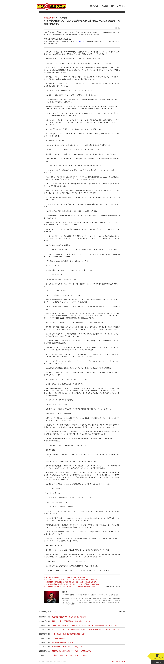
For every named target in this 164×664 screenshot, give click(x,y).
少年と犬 (81, 41)
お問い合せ (121, 6)
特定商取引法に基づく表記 (117, 661)
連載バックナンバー (113, 586)
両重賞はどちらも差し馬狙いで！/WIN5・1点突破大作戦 (71, 651)
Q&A (112, 6)
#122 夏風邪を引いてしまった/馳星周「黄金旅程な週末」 (66, 577)
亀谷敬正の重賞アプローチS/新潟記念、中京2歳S (69, 617)
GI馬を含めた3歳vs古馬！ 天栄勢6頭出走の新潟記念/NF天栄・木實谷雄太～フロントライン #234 (85, 625)
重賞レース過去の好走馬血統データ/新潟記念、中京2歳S (71, 621)
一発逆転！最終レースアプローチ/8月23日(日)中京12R (70, 655)
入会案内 (105, 6)
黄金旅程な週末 (49, 18)
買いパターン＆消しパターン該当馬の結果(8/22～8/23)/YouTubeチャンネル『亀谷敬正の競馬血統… (86, 629)
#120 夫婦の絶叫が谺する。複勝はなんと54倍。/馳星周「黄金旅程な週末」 (72, 582)
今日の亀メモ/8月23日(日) (61, 638)
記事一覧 (122, 611)
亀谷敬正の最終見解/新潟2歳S (62, 642)
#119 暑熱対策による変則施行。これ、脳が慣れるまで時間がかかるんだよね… (73, 584)
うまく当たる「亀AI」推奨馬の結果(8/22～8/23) (68, 634)
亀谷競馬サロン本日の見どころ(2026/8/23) (67, 647)
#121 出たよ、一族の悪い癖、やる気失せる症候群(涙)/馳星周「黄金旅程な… (72, 579)
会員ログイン (94, 6)
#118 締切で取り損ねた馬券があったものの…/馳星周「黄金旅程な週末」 (71, 586)
